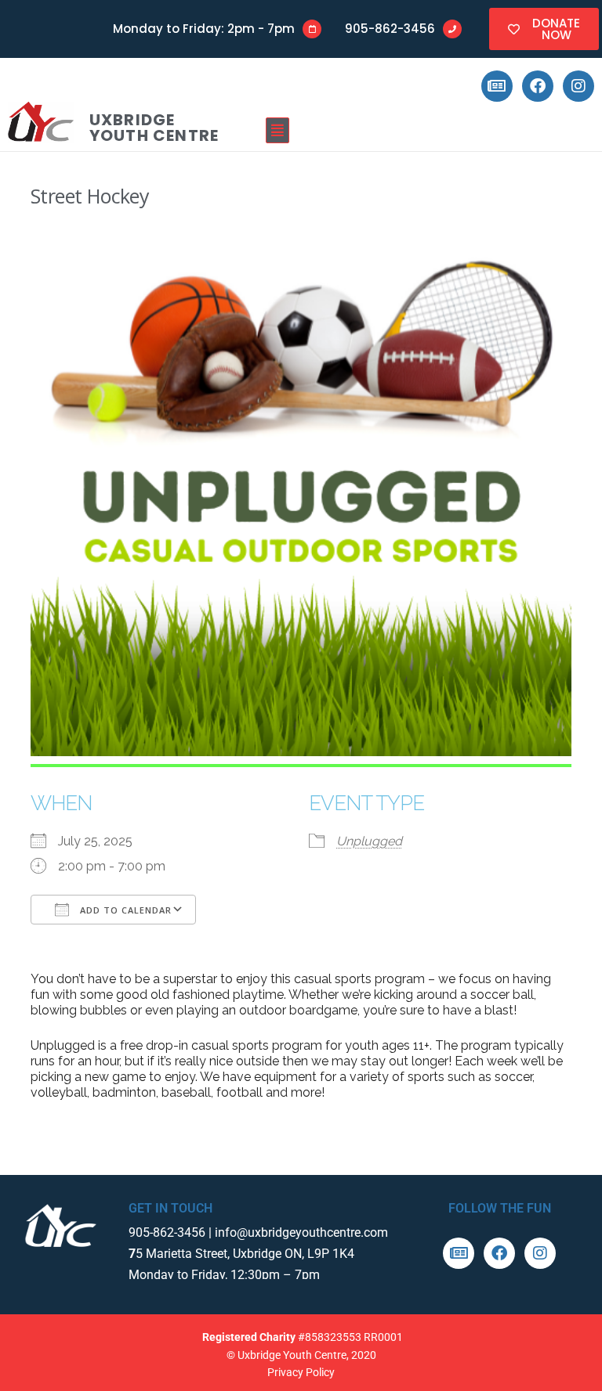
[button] (421, 130)
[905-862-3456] (452, 29)
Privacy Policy (301, 1372)
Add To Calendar (124, 910)
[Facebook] (537, 86)
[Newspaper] (497, 86)
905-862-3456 (390, 28)
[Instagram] (578, 86)
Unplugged (369, 841)
